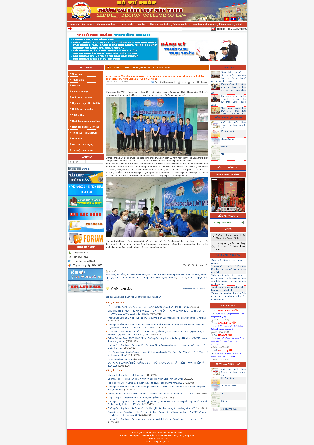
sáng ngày (110, 274)
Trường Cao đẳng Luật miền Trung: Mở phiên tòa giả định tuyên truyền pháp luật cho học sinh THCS (155, 419)
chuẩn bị (144, 277)
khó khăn (182, 277)
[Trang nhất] (107, 67)
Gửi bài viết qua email (165, 82)
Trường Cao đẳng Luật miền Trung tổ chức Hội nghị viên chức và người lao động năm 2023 (151, 408)
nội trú (152, 277)
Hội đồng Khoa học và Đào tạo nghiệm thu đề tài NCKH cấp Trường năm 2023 (145, 383)
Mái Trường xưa (228, 409)
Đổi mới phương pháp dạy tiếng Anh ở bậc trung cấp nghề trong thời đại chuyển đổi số (228, 296)
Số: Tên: (227, 314)
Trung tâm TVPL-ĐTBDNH (85, 133)
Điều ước (225, 154)
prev (219, 194)
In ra (183, 82)
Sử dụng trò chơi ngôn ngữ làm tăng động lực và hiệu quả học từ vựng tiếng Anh (228, 269)
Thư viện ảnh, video (82, 150)
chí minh (124, 277)
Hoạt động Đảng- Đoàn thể (85, 127)
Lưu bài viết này (199, 82)
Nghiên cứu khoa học (83, 109)
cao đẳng (121, 274)
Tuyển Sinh (78, 80)
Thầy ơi (224, 146)
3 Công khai (78, 115)
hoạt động (185, 274)
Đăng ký (85, 169)
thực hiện (161, 274)
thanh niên (141, 274)
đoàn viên (133, 277)
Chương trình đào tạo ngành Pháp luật (126, 375)
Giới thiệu (77, 74)
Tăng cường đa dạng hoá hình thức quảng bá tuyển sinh (134, 397)
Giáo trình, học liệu (82, 97)
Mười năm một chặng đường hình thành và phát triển (233, 125)
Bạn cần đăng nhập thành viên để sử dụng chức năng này (133, 297)
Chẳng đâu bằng (228, 139)
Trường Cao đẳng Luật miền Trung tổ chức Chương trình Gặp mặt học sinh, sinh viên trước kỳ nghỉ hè (157, 318)
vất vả (190, 277)
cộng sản (114, 277)
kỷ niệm (195, 274)
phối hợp (131, 274)
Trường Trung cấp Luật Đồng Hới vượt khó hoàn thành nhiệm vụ (230, 246)
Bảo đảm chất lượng (82, 144)
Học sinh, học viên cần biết (86, 103)
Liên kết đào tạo (80, 91)
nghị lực (198, 277)
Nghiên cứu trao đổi (228, 255)
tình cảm (172, 277)
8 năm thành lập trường (228, 117)
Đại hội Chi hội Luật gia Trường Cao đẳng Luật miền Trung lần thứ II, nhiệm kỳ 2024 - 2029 (151, 393)
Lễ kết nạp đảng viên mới (120, 359)
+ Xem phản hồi (189, 288)
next (235, 194)
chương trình (173, 274)
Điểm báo (77, 138)
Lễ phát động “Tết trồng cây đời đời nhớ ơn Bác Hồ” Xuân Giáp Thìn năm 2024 (145, 379)
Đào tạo (76, 85)
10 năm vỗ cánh (228, 131)
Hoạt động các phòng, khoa (86, 121)
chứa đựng (161, 277)
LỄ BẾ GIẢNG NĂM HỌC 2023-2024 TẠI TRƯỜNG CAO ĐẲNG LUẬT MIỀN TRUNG (148, 307)
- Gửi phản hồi (202, 288)
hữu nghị (151, 274)
